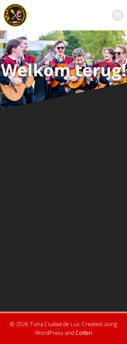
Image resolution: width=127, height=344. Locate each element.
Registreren (95, 260)
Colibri (84, 333)
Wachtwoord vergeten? (63, 280)
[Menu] (118, 15)
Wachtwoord (22, 165)
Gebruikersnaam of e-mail (38, 135)
